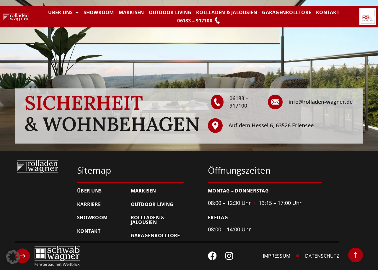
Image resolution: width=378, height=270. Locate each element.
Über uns (60, 12)
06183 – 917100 (194, 20)
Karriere (89, 204)
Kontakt (327, 12)
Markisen (131, 12)
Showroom (99, 12)
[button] (13, 257)
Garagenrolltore (286, 12)
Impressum (276, 256)
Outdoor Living (170, 12)
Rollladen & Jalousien (226, 12)
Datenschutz (322, 256)
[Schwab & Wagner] (47, 256)
